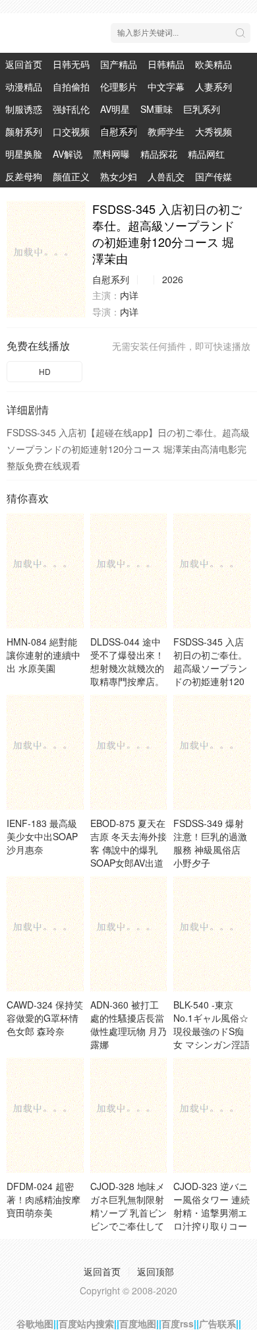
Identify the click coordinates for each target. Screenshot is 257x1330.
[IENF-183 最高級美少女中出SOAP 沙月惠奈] (45, 752)
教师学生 (166, 131)
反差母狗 (23, 176)
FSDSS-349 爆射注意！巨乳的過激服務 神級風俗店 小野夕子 (210, 842)
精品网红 (206, 154)
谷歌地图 (34, 1323)
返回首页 (23, 64)
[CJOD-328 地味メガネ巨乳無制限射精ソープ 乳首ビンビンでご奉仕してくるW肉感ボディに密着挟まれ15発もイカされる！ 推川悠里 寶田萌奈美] (128, 1115)
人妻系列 (213, 86)
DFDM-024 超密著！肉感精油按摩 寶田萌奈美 (43, 1199)
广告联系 (217, 1323)
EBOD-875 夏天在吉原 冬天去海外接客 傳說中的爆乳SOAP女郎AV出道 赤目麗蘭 (128, 849)
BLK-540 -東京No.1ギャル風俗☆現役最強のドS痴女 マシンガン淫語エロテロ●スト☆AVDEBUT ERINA (211, 1044)
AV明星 (115, 109)
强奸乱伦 (71, 109)
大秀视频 (213, 131)
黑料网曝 (111, 154)
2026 (172, 279)
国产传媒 (213, 176)
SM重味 (156, 109)
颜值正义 (71, 176)
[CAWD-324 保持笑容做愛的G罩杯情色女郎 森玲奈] (45, 933)
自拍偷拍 (71, 86)
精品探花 (158, 154)
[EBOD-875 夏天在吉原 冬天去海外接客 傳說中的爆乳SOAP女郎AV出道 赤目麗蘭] (128, 752)
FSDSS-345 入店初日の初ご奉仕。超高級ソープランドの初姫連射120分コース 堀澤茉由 (211, 668)
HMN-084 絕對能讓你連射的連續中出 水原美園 (43, 655)
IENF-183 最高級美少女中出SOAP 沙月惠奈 (42, 836)
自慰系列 (118, 131)
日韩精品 (166, 64)
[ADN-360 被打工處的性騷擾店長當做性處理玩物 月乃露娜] (128, 933)
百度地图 (137, 1323)
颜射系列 (23, 131)
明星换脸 (23, 154)
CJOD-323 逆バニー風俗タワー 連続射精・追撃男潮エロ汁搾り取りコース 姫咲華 (211, 1213)
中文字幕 (166, 86)
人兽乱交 (166, 176)
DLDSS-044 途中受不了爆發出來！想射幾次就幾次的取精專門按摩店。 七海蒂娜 (127, 668)
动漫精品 (23, 86)
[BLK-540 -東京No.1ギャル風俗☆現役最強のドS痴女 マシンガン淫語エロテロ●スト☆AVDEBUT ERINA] (211, 933)
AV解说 (67, 154)
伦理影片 (118, 86)
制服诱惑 (23, 109)
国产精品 (118, 64)
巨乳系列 (201, 109)
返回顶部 (155, 1271)
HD (45, 371)
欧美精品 (213, 64)
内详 (129, 295)
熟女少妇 (118, 176)
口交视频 (71, 131)
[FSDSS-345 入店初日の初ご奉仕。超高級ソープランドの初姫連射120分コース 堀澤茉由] (46, 259)
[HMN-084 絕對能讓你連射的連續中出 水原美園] (45, 570)
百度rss (177, 1323)
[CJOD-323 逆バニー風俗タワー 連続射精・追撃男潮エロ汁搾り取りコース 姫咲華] (211, 1115)
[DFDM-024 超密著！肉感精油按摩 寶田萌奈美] (45, 1115)
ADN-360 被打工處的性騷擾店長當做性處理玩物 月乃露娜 (128, 1024)
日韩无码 (71, 64)
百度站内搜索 (86, 1323)
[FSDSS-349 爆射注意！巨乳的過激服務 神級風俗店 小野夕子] (211, 752)
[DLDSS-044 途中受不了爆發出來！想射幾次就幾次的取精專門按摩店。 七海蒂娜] (128, 570)
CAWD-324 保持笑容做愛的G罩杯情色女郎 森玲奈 (45, 1018)
